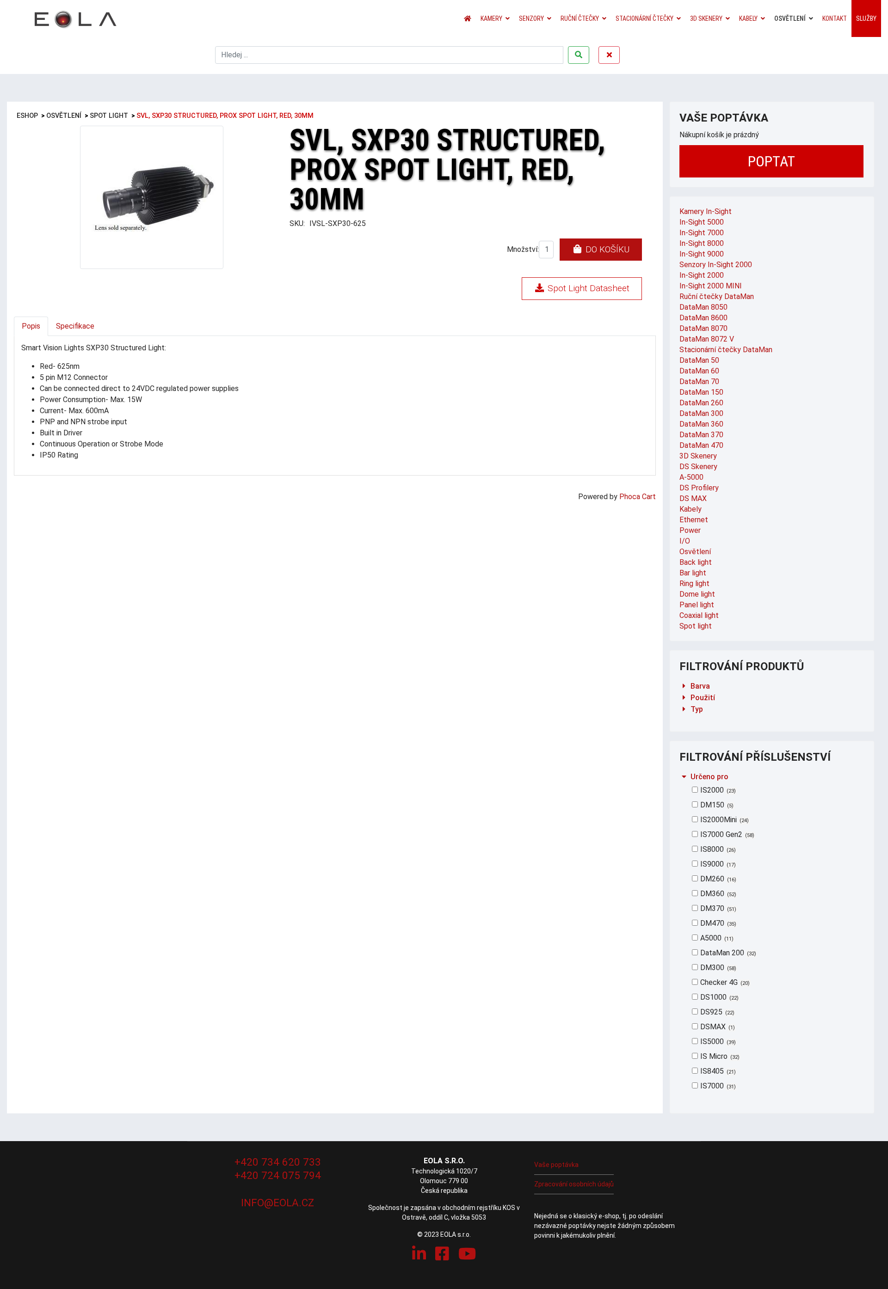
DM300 (717, 967)
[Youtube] (467, 1254)
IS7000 (717, 1085)
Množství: (523, 249)
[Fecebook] (442, 1254)
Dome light (697, 594)
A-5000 (691, 477)
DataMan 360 (701, 424)
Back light (695, 562)
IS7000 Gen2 (726, 834)
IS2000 (717, 790)
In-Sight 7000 (701, 232)
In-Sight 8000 (701, 243)
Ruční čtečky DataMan (716, 296)
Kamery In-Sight (705, 211)
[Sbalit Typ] (684, 709)
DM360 (717, 893)
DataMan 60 (699, 371)
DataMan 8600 (703, 317)
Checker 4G (724, 982)
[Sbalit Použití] (684, 697)
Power (690, 530)
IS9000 (717, 864)
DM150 (716, 804)
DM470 (717, 923)
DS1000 (718, 997)
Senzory (531, 18)
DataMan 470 (701, 445)
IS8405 (717, 1071)
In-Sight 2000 (701, 275)
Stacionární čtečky (644, 18)
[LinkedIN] (419, 1254)
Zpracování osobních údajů (574, 1184)
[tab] (772, 686)
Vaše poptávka (556, 1164)
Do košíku (606, 249)
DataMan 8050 (703, 307)
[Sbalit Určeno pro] (684, 776)
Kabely (748, 18)
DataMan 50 (699, 360)
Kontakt (834, 18)
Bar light (692, 572)
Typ (697, 709)
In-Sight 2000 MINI (710, 285)
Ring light (694, 583)
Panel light (696, 604)
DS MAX (693, 498)
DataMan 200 (727, 952)
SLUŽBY (866, 18)
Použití (703, 697)
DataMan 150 (701, 392)
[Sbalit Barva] (684, 686)
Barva (700, 686)
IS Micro (719, 1056)
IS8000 (717, 849)
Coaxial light (699, 615)
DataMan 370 (701, 434)
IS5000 (717, 1041)
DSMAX (716, 1026)
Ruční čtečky (580, 18)
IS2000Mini (723, 819)
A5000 (716, 938)
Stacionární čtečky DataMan (725, 349)
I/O (684, 541)
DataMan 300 (701, 413)
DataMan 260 (701, 402)
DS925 (716, 1012)
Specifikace (75, 326)
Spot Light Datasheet (587, 288)
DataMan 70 (699, 381)
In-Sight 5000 (701, 222)
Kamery (491, 18)
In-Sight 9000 (701, 254)
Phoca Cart (637, 496)
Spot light (695, 626)
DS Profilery (699, 487)
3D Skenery (706, 18)
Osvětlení (790, 18)
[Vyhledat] (578, 55)
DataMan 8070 (703, 328)
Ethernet (693, 519)
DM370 (717, 908)
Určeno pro (709, 776)
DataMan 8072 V (706, 339)
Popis (31, 326)
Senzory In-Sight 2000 (715, 264)
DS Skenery (698, 466)
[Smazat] (609, 55)
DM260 (717, 878)
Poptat (771, 161)
